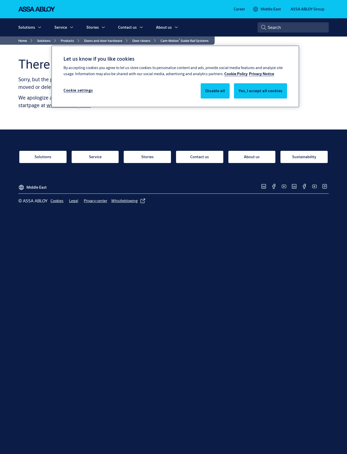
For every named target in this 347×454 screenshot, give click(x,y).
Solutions (26, 27)
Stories (92, 27)
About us (164, 27)
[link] (239, 9)
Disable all (215, 90)
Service (60, 27)
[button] (39, 27)
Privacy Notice (261, 73)
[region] (175, 76)
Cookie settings (78, 90)
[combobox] (293, 27)
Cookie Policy (236, 73)
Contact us (127, 27)
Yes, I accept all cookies (261, 90)
